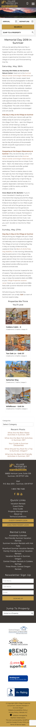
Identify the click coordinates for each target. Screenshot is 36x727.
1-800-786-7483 (18, 489)
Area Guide (18, 509)
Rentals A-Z (23, 712)
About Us (18, 514)
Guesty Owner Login (18, 520)
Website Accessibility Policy (17, 710)
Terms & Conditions (18, 517)
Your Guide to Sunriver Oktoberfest (18, 444)
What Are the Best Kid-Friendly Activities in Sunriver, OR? (18, 455)
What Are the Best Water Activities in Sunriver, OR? (18, 434)
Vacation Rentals (18, 504)
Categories (6, 421)
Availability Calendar (18, 536)
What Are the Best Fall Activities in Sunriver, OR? (19, 439)
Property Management (18, 511)
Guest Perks (18, 506)
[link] (18, 320)
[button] (33, 4)
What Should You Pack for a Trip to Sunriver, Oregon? (18, 450)
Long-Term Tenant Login (18, 525)
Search (18, 27)
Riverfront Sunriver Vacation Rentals (18, 548)
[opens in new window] (14, 494)
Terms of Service (15, 724)
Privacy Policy (13, 712)
